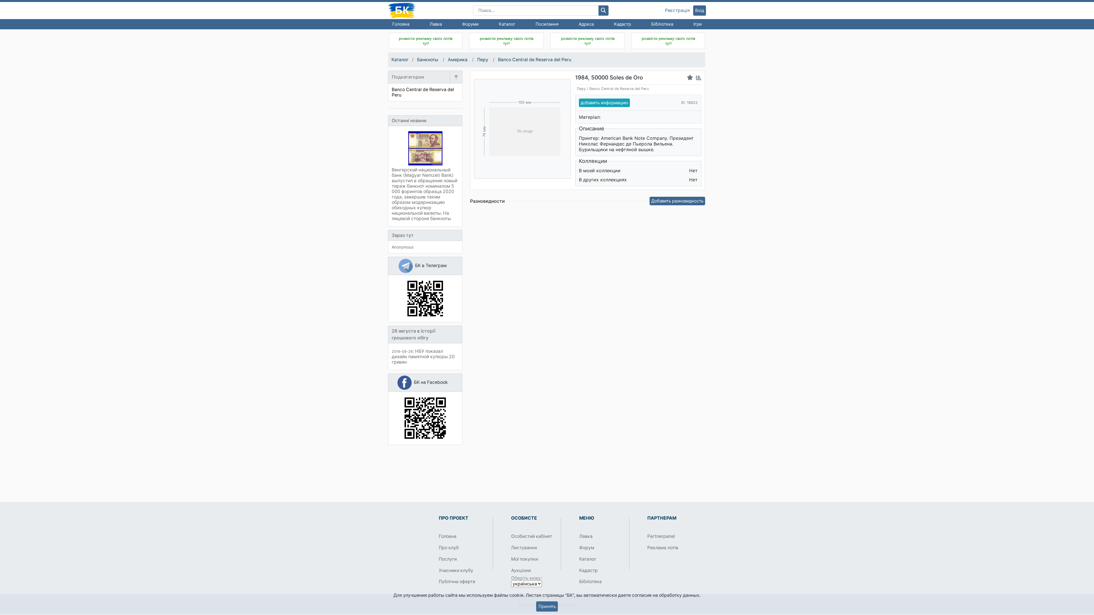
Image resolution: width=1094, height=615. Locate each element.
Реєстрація (677, 10)
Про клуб (449, 547)
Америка (458, 59)
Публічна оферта (457, 581)
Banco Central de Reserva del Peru (534, 59)
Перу (483, 59)
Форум (586, 547)
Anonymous (402, 247)
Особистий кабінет (531, 536)
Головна (400, 24)
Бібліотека (662, 24)
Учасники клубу (456, 570)
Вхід (699, 10)
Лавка (436, 24)
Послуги (448, 559)
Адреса (586, 24)
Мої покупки (524, 559)
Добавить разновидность (677, 201)
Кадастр (622, 24)
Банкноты (428, 59)
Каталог (507, 24)
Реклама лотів (662, 547)
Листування (524, 547)
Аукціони (521, 570)
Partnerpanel (661, 536)
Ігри (697, 24)
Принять (547, 606)
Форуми (470, 24)
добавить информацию (604, 102)
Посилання (547, 24)
